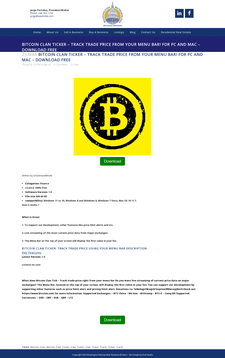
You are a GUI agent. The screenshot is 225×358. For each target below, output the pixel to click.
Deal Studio (147, 354)
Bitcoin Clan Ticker (57, 347)
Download (112, 161)
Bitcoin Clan (37, 347)
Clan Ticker (77, 347)
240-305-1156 (45, 13)
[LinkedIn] (179, 13)
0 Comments (61, 64)
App (45, 64)
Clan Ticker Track (96, 347)
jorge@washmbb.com (42, 16)
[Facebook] (189, 13)
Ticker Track (115, 347)
